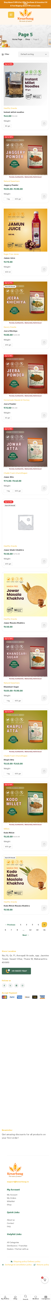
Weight (7, 121)
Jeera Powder (10, 404)
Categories (46, 1299)
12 (30, 930)
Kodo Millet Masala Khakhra (17, 906)
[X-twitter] (10, 985)
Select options (44, 123)
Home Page (17, 39)
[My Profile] (5, 1297)
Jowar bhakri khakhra (14, 550)
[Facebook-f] (4, 985)
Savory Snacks (10, 327)
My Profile (5, 1299)
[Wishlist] (35, 1297)
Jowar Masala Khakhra (14, 623)
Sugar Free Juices (11, 254)
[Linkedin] (16, 985)
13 (37, 930)
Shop (27, 39)
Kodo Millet (9, 833)
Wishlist (36, 1299)
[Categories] (46, 1297)
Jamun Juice (9, 258)
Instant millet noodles (14, 112)
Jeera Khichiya (10, 331)
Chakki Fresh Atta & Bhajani (15, 473)
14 (44, 930)
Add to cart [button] (44, 625)
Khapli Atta (9, 760)
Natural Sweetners (12, 181)
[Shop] (15, 1297)
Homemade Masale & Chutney (17, 400)
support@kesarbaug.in (18, 1182)
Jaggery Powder (11, 185)
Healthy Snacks (10, 108)
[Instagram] (22, 985)
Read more (44, 908)
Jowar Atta (9, 477)
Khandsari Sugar (11, 687)
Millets (6, 829)
